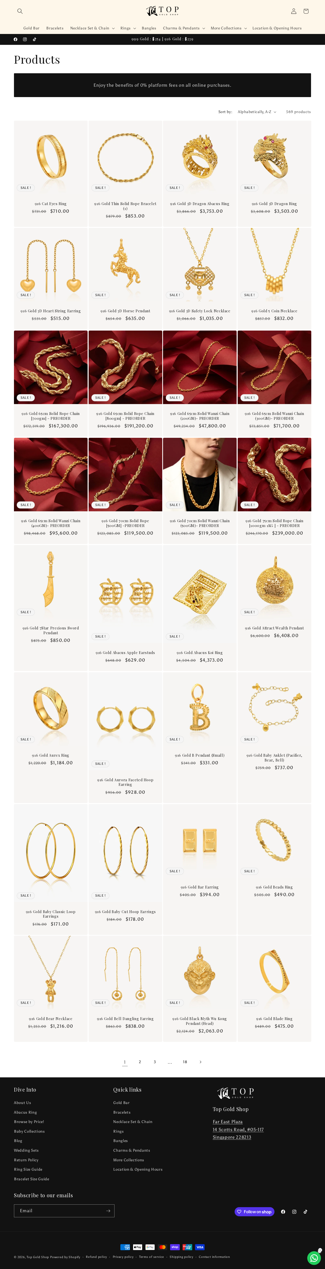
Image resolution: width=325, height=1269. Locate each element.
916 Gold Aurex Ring (50, 755)
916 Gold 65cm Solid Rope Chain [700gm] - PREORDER (51, 416)
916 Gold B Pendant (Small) (199, 755)
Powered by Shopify (65, 1257)
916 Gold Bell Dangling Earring (125, 1019)
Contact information (214, 1257)
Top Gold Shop (38, 1257)
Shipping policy (181, 1257)
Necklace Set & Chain (132, 1121)
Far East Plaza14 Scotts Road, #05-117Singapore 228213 (238, 1129)
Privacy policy (123, 1257)
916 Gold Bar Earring (200, 887)
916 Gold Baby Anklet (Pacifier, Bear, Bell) (274, 758)
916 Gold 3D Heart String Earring (51, 311)
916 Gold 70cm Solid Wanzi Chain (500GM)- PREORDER (200, 523)
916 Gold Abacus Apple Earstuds (125, 652)
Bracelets (122, 1112)
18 (185, 1061)
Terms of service (151, 1257)
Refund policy (96, 1257)
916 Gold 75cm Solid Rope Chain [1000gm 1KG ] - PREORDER (274, 523)
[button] (20, 11)
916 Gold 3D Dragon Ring (274, 204)
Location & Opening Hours (137, 1169)
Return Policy (26, 1159)
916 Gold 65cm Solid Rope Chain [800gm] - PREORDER (125, 416)
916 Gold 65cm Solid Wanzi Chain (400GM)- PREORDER (50, 523)
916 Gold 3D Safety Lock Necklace (200, 311)
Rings (118, 1131)
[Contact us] (314, 1258)
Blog (18, 1140)
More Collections (128, 1159)
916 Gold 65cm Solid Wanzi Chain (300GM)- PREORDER (274, 416)
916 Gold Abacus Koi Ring (200, 652)
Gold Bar (121, 1102)
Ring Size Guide (28, 1169)
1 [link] (125, 1062)
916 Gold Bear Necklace (51, 1019)
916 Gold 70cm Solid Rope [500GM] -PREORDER (125, 523)
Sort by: (225, 111)
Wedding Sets (26, 1150)
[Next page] (200, 1062)
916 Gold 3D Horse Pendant (125, 311)
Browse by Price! (29, 1121)
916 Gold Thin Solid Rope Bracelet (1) (125, 206)
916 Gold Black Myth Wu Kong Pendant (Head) (199, 1021)
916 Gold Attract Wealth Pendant (274, 628)
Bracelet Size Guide (31, 1178)
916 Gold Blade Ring (274, 1019)
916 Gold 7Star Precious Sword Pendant (51, 631)
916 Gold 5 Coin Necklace (274, 311)
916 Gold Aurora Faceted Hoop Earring (125, 782)
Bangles (120, 1140)
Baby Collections (29, 1131)
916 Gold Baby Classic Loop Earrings (51, 914)
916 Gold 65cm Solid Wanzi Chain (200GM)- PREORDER (199, 416)
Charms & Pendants (131, 1150)
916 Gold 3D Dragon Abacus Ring (200, 204)
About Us (22, 1102)
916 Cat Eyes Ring (51, 204)
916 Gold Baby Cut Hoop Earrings (125, 911)
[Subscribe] (108, 1211)
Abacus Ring (25, 1112)
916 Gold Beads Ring (274, 887)
